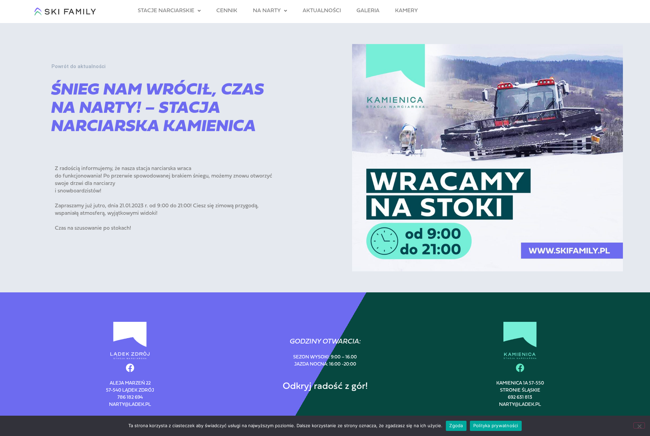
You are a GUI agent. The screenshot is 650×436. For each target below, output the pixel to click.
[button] (169, 11)
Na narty (267, 11)
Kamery (406, 11)
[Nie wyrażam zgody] (639, 425)
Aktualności (322, 11)
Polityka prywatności (495, 425)
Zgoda (456, 425)
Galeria (368, 11)
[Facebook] (130, 367)
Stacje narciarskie (166, 11)
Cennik (226, 11)
